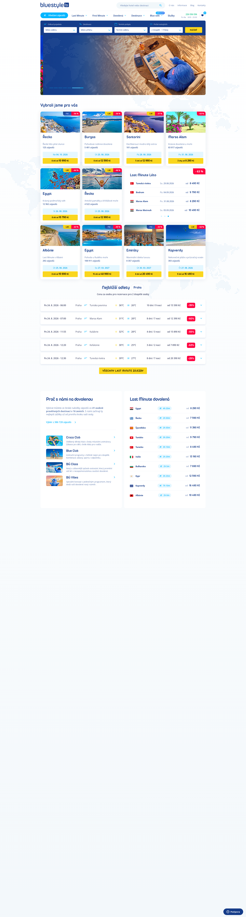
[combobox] (140, 5)
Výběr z (58, 422)
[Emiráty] (144, 235)
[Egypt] (60, 178)
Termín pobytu (124, 24)
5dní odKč (143, 160)
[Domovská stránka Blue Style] (54, 5)
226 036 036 (191, 14)
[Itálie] (165, 456)
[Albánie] (60, 235)
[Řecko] (60, 122)
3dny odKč (186, 160)
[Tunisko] (165, 437)
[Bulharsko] (165, 466)
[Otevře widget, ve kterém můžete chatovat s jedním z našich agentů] (233, 912)
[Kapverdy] (186, 235)
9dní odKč (185, 273)
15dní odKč (102, 273)
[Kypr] (165, 476)
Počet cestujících (160, 24)
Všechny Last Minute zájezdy (123, 370)
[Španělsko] (165, 428)
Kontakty (202, 5)
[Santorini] (144, 122)
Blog (192, 5)
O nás (171, 5)
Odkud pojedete (55, 24)
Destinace (87, 24)
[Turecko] (165, 447)
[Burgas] (102, 122)
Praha (138, 287)
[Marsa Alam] (186, 122)
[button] (79, 15)
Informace (182, 5)
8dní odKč (60, 160)
